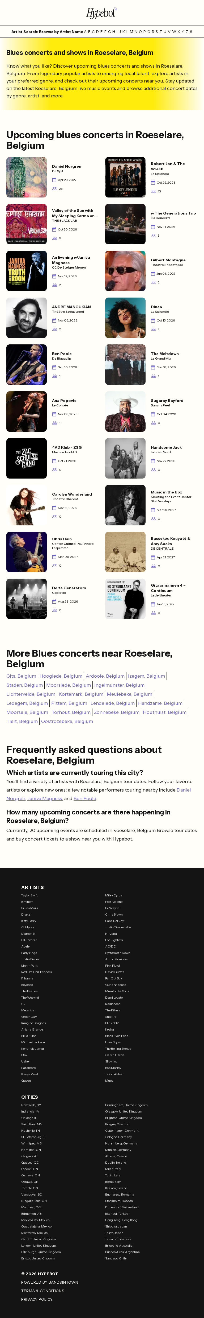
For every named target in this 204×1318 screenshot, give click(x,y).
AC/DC (110, 946)
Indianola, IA (30, 1111)
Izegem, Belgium (146, 676)
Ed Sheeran (29, 940)
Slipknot (111, 1061)
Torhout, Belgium (71, 712)
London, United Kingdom (38, 1245)
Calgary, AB (29, 1156)
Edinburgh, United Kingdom (41, 1252)
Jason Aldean (114, 1074)
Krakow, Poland (116, 1188)
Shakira (111, 1017)
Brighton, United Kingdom (123, 1118)
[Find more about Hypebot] (102, 13)
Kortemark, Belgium (81, 694)
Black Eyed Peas (116, 1036)
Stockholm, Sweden (119, 1201)
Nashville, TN (30, 1130)
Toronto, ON (29, 1188)
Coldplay (27, 927)
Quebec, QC (30, 1162)
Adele (25, 946)
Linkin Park (29, 965)
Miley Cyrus (113, 895)
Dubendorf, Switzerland (122, 1207)
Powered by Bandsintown (49, 1282)
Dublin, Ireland (115, 1162)
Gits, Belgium (21, 676)
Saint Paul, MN (31, 1124)
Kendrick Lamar (32, 1049)
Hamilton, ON (31, 1150)
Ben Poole (85, 798)
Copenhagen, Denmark (122, 1130)
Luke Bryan (113, 1042)
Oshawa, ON (30, 1175)
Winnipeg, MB (31, 1143)
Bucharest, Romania (119, 1194)
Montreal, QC (31, 1207)
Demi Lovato (114, 997)
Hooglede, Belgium (61, 676)
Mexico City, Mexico (35, 1220)
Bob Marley (113, 1068)
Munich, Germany (118, 1150)
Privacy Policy (37, 1299)
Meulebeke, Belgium (129, 694)
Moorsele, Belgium (27, 712)
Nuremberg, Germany (121, 1143)
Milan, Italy (113, 1169)
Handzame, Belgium (160, 703)
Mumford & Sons (117, 991)
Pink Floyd (112, 965)
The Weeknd (30, 997)
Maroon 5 (28, 934)
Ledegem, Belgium (27, 703)
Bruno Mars (29, 908)
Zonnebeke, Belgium (116, 712)
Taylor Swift (29, 895)
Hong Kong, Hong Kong (121, 1220)
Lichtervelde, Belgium (30, 694)
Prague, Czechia (116, 1124)
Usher (25, 1061)
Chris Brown (114, 914)
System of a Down (117, 953)
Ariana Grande (32, 1029)
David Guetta (114, 972)
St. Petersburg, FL (33, 1137)
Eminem (27, 902)
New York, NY (31, 1105)
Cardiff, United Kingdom (38, 1239)
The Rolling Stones (118, 1049)
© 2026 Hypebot (39, 1273)
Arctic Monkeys (116, 959)
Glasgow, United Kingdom (123, 1111)
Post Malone (113, 902)
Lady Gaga (29, 953)
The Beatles (29, 991)
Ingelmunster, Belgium (119, 685)
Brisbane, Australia (119, 1245)
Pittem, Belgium (69, 703)
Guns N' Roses (115, 985)
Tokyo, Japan (114, 1233)
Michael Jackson (33, 1042)
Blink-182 (112, 1023)
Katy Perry (28, 921)
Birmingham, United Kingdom (126, 1105)
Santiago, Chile (115, 1258)
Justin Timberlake (118, 927)
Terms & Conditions (43, 1290)
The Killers (112, 1010)
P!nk (24, 1055)
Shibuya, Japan (116, 1226)
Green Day (29, 1017)
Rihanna (27, 978)
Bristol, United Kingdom (38, 1258)
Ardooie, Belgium (105, 676)
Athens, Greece (116, 1156)
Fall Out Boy (113, 978)
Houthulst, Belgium (164, 712)
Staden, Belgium (24, 685)
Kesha (109, 1029)
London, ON (29, 1169)
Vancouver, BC (31, 1194)
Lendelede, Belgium (113, 703)
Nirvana (111, 934)
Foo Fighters (114, 940)
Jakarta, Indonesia (118, 1239)
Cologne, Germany (118, 1137)
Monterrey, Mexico (34, 1233)
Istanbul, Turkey (116, 1214)
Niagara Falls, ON (34, 1201)
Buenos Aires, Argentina (122, 1252)
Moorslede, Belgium (68, 685)
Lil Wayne (112, 908)
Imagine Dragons (33, 1023)
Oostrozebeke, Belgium (67, 721)
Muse (109, 1080)
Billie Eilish (28, 1036)
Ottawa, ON (30, 1182)
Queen (26, 1080)
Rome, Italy (113, 1182)
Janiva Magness (44, 798)
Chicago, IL (29, 1118)
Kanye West (29, 1074)
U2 (23, 1004)
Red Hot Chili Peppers (36, 972)
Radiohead (113, 1004)
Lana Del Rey (114, 921)
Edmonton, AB (31, 1214)
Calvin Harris (114, 1055)
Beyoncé (27, 985)
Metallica (28, 1010)
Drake (25, 914)
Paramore (28, 1068)
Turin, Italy (112, 1175)
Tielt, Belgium (22, 721)
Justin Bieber (30, 959)
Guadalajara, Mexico (36, 1226)
